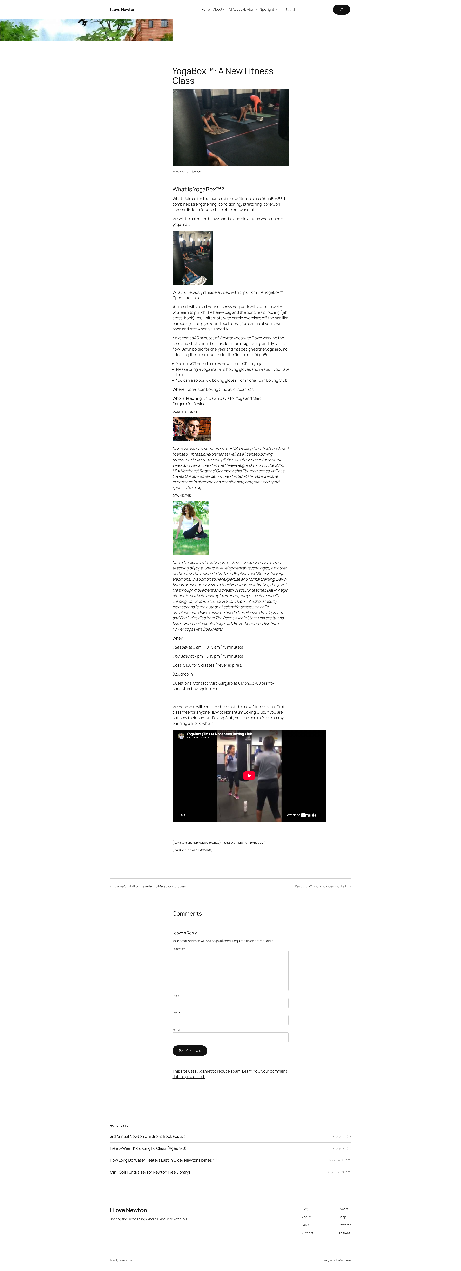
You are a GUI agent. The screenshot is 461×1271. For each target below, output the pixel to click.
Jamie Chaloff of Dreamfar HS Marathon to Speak (150, 886)
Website (177, 1030)
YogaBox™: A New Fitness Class (192, 849)
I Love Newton (123, 9)
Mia (186, 171)
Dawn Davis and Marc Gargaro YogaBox (196, 842)
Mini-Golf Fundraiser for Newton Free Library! (150, 1172)
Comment (179, 948)
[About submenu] (224, 10)
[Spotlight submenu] (276, 10)
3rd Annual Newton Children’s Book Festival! (149, 1136)
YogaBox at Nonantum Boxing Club (243, 842)
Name (177, 995)
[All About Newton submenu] (256, 10)
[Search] (341, 10)
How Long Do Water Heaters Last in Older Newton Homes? (162, 1160)
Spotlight (196, 171)
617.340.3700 (249, 683)
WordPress (345, 1260)
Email (176, 1013)
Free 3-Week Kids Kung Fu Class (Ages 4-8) (148, 1148)
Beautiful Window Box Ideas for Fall (320, 886)
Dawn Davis (219, 398)
